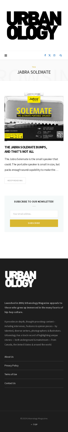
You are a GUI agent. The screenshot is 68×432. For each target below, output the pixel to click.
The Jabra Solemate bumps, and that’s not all (26, 149)
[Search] (61, 55)
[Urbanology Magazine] (34, 25)
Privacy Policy (11, 365)
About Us (9, 356)
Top (35, 424)
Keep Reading (15, 180)
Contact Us (10, 383)
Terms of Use (11, 374)
